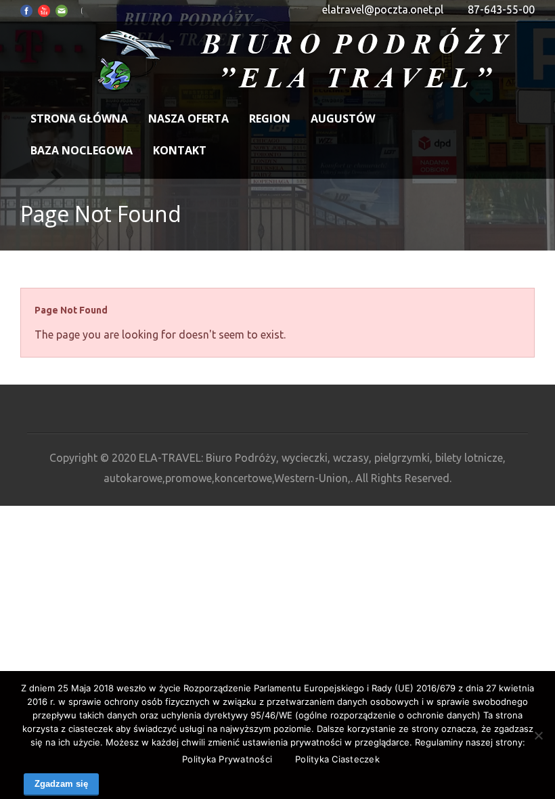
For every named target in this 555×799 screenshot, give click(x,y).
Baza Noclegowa (81, 150)
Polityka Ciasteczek (337, 759)
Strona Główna (79, 118)
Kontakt (179, 150)
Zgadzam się (61, 784)
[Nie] (538, 735)
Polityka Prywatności (227, 759)
